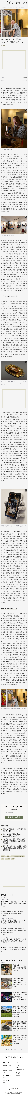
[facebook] (26, 3)
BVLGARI (7, 926)
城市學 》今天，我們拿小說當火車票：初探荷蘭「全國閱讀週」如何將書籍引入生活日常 (14, 841)
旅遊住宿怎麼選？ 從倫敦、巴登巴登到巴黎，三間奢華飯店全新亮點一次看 (13, 921)
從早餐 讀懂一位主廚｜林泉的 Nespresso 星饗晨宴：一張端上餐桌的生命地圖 (19, 968)
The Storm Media (7, 953)
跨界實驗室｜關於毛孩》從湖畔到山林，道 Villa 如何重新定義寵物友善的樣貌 (19, 1038)
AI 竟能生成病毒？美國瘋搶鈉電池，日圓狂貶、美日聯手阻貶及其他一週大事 (13, 940)
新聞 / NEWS (6, 1082)
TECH (2, 937)
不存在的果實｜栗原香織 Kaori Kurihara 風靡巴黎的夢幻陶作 (12, 835)
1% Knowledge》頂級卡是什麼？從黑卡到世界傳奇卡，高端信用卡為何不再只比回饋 (13, 903)
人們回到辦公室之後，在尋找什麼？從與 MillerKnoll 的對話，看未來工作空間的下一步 (19, 981)
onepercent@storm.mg (15, 1093)
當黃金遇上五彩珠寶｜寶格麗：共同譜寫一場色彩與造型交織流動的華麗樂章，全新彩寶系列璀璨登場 (13, 930)
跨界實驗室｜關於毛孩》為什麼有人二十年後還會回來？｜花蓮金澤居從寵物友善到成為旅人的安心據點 (19, 1010)
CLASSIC (25, 75)
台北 (8, 856)
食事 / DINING (6, 1080)
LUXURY (7, 899)
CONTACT (18, 1067)
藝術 (13, 858)
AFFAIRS (6, 937)
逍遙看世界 (16, 1030)
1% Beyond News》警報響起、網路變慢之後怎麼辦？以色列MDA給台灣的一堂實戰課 (13, 949)
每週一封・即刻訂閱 (14, 817)
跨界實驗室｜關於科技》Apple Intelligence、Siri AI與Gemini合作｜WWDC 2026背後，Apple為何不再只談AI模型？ (19, 996)
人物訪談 (8, 858)
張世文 (3, 45)
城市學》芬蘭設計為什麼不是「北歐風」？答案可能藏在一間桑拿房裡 (12, 912)
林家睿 (4, 915)
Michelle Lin (16, 1016)
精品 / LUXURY (6, 1072)
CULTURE (7, 909)
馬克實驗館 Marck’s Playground (17, 856)
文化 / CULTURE (7, 1075)
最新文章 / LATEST (7, 1065)
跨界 (3, 858)
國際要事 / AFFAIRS (8, 1070)
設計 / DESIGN (6, 1077)
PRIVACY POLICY (20, 1069)
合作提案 (18, 1075)
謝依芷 (4, 924)
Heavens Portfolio (9, 918)
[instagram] (24, 3)
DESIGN (3, 856)
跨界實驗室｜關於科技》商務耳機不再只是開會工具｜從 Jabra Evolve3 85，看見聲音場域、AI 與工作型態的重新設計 (19, 1024)
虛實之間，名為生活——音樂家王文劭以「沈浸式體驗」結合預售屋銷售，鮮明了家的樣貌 (15, 848)
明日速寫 (5, 943)
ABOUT (17, 1065)
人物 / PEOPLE (6, 1068)
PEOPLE (25, 77)
